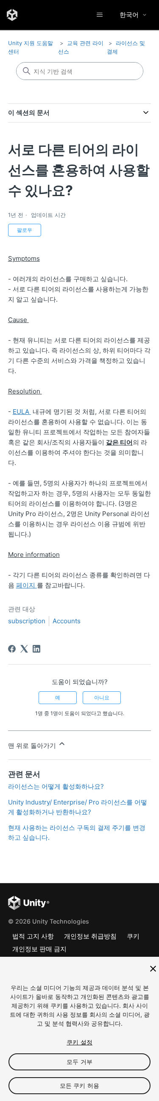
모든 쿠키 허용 (79, 1085)
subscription (26, 621)
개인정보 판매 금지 (39, 949)
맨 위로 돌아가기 (33, 746)
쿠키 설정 (79, 1042)
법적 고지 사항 (33, 936)
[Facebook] (12, 649)
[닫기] (153, 968)
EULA (22, 412)
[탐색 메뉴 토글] (99, 15)
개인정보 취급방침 (90, 936)
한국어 (129, 15)
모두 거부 (79, 1061)
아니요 (101, 697)
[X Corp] (24, 649)
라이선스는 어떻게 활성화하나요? (56, 786)
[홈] (12, 15)
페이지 (26, 585)
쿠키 (133, 936)
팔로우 (24, 230)
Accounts (67, 621)
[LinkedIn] (36, 649)
